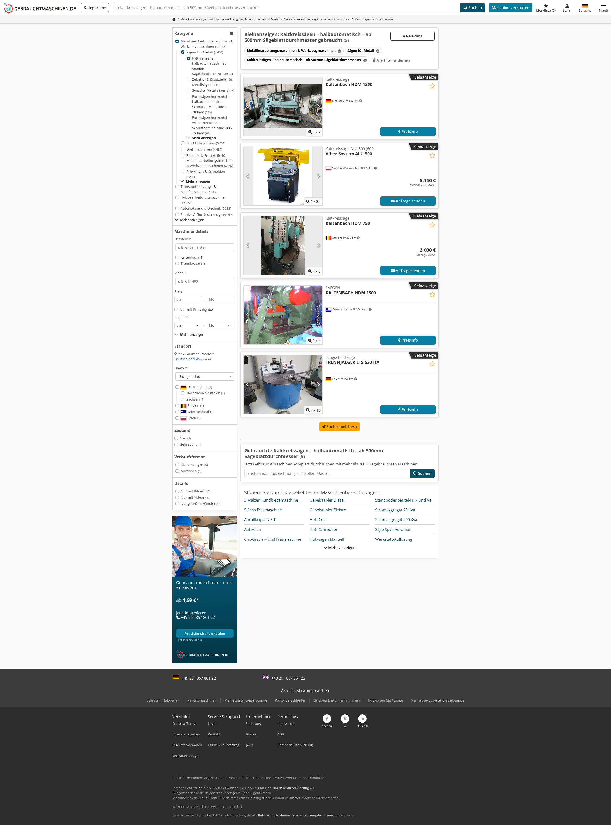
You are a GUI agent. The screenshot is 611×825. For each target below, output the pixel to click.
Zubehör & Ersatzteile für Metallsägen (212, 82)
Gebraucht (190, 444)
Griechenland (200, 411)
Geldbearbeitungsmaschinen (336, 700)
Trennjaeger (193, 263)
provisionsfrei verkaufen (205, 633)
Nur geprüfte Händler (200, 503)
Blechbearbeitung (205, 143)
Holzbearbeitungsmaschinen (204, 200)
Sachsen (195, 399)
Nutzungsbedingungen (320, 815)
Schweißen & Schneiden (205, 174)
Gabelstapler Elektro (328, 510)
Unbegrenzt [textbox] (190, 376)
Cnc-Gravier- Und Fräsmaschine (272, 539)
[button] (603, 7)
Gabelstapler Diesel (327, 500)
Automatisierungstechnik (206, 208)
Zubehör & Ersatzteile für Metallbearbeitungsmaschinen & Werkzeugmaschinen (211, 160)
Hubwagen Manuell (327, 539)
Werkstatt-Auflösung (393, 539)
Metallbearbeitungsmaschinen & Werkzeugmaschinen (207, 44)
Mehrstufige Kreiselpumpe (245, 700)
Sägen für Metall (204, 52)
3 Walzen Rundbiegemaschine (271, 500)
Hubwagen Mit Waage (385, 700)
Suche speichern (341, 426)
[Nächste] (318, 106)
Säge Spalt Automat (393, 529)
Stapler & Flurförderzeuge (206, 214)
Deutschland (192, 359)
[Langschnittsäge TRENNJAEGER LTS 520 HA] (283, 384)
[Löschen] (339, 51)
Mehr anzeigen (341, 547)
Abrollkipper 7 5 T (260, 519)
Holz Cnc (317, 519)
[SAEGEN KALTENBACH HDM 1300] (283, 315)
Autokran (252, 529)
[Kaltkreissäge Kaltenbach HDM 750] (283, 245)
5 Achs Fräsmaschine (263, 510)
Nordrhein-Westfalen (205, 393)
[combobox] (204, 376)
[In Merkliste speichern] (432, 86)
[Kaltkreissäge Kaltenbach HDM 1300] (283, 106)
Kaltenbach (192, 257)
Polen (193, 418)
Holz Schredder (323, 529)
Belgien (195, 405)
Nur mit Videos (195, 497)
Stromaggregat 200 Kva (396, 519)
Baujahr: (181, 317)
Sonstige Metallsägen (213, 90)
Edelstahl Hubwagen (163, 700)
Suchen (474, 7)
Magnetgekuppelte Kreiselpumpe (437, 700)
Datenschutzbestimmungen (278, 815)
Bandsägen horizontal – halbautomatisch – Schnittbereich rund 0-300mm (211, 104)
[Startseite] (174, 19)
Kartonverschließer (290, 700)
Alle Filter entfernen (393, 60)
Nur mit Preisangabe (196, 309)
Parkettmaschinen (202, 700)
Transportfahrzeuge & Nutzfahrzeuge (198, 189)
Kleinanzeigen (194, 464)
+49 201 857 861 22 (199, 678)
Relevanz (413, 36)
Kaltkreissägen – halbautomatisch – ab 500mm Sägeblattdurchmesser (212, 66)
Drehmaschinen (204, 149)
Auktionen (191, 471)
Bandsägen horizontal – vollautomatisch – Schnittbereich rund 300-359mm (212, 125)
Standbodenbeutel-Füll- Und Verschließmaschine (419, 500)
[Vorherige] (247, 106)
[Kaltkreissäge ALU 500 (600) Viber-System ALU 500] (283, 175)
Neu (185, 438)
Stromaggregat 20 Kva (395, 510)
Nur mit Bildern (195, 491)
